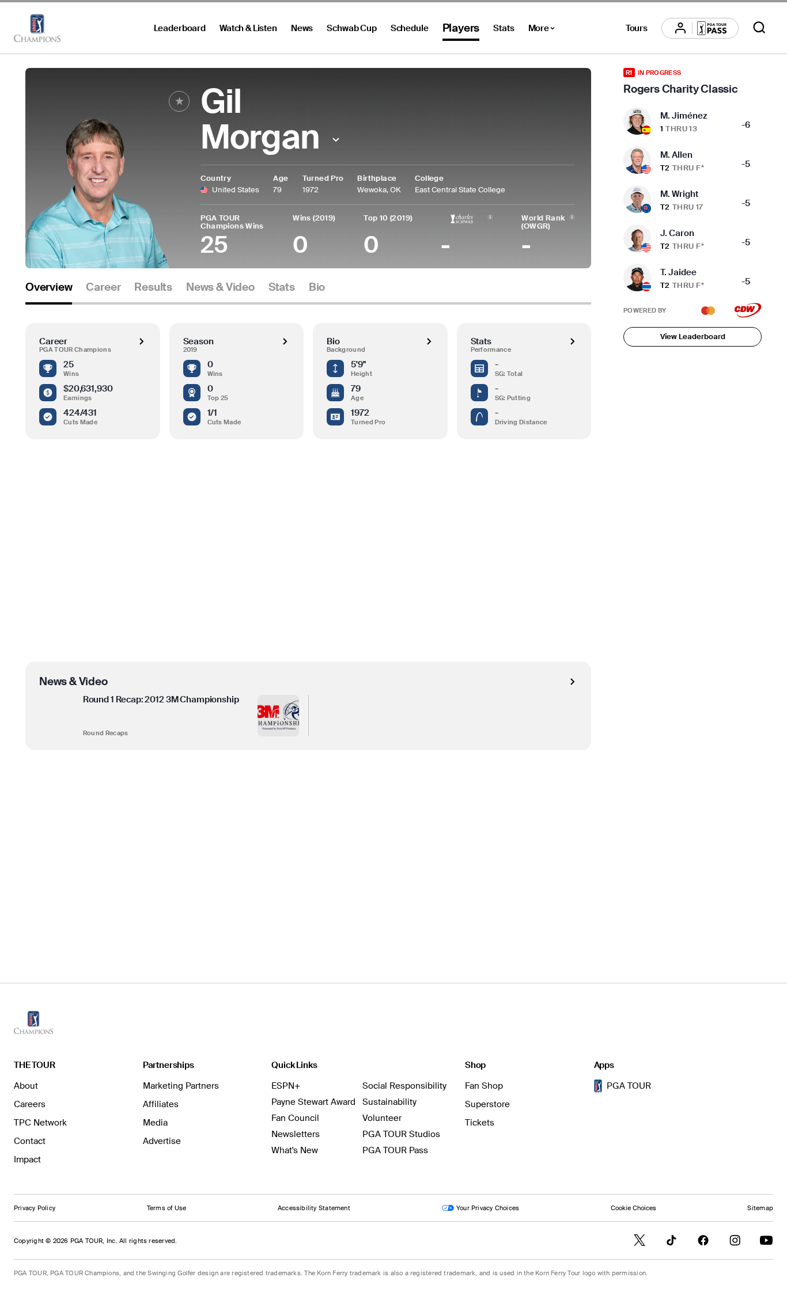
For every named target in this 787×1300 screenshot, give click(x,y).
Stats (503, 28)
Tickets (479, 1122)
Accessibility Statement (314, 1208)
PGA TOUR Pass (395, 1150)
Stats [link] (281, 287)
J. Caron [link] (677, 233)
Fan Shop (484, 1086)
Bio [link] (317, 287)
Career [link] (103, 287)
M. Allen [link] (676, 155)
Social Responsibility (404, 1086)
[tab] (48, 291)
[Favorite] (179, 101)
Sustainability (389, 1102)
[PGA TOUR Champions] (37, 28)
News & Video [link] (220, 287)
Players (461, 28)
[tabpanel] (308, 620)
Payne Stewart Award (313, 1102)
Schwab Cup (352, 28)
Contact (30, 1141)
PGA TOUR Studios (401, 1134)
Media (155, 1122)
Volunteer (382, 1118)
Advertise (162, 1141)
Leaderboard (180, 28)
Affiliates (161, 1104)
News (302, 28)
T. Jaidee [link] (678, 272)
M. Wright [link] (679, 194)
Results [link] (153, 287)
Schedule (410, 28)
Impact (27, 1159)
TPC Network (40, 1122)
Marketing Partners (181, 1086)
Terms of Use (167, 1208)
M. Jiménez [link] (683, 115)
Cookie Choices (633, 1208)
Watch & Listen (248, 28)
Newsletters (295, 1134)
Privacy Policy (34, 1208)
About (26, 1086)
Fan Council (295, 1118)
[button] (335, 139)
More (545, 29)
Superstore (487, 1104)
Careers (30, 1104)
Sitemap (760, 1208)
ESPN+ (285, 1086)
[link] (692, 82)
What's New (294, 1150)
